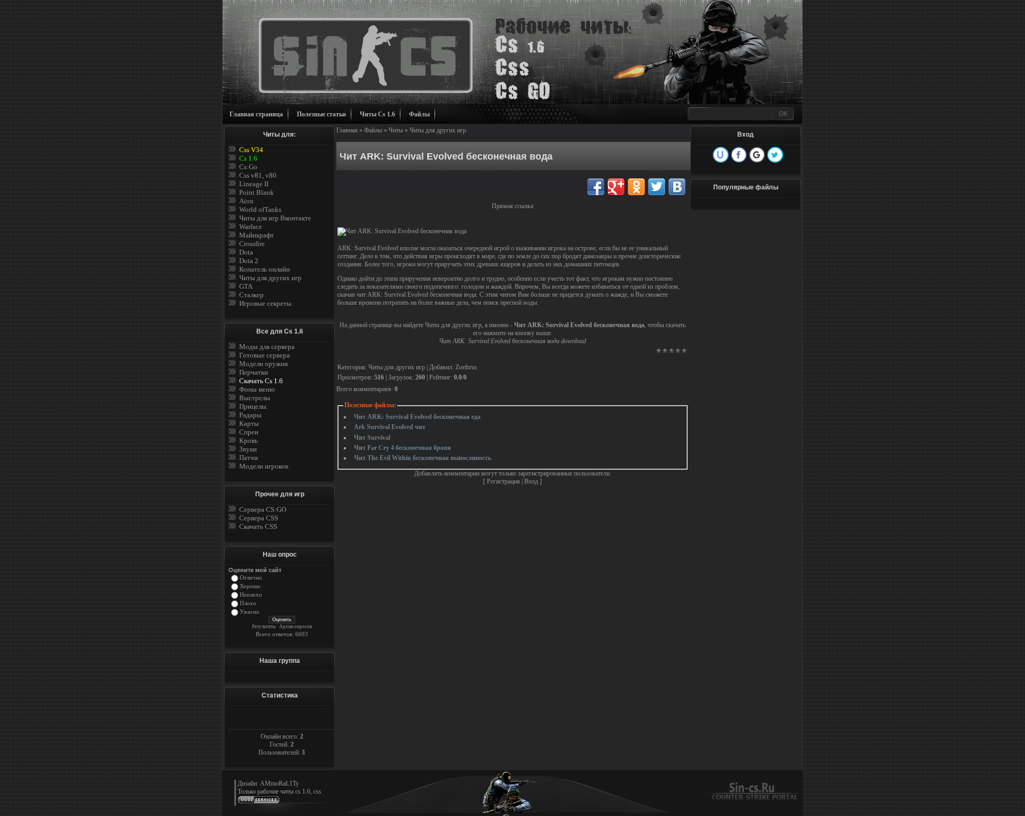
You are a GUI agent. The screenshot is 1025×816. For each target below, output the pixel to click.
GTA (246, 286)
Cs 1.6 (248, 158)
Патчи (248, 458)
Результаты (263, 626)
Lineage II (254, 184)
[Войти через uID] (721, 155)
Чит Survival (372, 437)
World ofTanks (260, 209)
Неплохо (251, 595)
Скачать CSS (258, 526)
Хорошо (250, 586)
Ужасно (249, 612)
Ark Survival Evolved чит (389, 427)
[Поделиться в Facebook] (595, 186)
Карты (249, 423)
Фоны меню (257, 389)
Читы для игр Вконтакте (275, 218)
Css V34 (251, 150)
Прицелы (252, 406)
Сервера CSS (258, 518)
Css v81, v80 (258, 175)
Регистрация (503, 481)
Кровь (248, 441)
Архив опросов (295, 626)
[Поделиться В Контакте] (676, 186)
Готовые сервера (264, 355)
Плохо (248, 603)
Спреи (248, 432)
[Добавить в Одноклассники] (636, 186)
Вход (531, 481)
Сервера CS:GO (262, 509)
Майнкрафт (256, 235)
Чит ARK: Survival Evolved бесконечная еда (417, 417)
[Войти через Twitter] (775, 155)
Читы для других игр (270, 278)
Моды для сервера (267, 347)
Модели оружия (263, 364)
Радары (250, 415)
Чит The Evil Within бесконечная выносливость (422, 458)
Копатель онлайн (264, 269)
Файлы (419, 114)
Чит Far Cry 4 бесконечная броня (402, 447)
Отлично (251, 578)
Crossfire (252, 244)
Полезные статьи (321, 114)
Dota (246, 252)
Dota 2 (248, 261)
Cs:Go (248, 167)
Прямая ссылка (512, 206)
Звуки (248, 449)
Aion (246, 201)
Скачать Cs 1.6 (261, 381)
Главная (347, 130)
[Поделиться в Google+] (616, 186)
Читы (396, 130)
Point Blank (256, 192)
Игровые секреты (265, 303)
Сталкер (251, 295)
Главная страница (256, 114)
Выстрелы (254, 398)
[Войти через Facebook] (739, 155)
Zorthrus (466, 367)
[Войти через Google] (757, 155)
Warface (250, 227)
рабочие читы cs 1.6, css (289, 791)
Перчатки (253, 372)
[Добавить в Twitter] (656, 186)
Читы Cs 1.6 (377, 114)
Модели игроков (263, 466)
